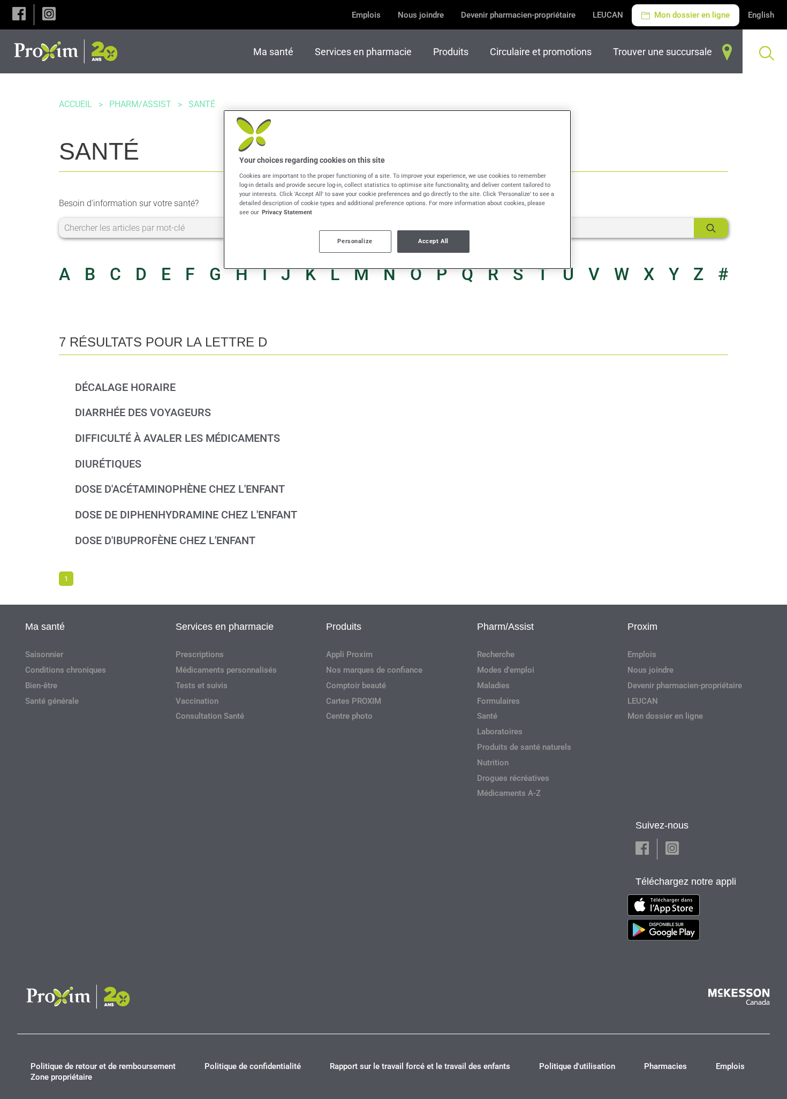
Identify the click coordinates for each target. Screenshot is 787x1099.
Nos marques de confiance (374, 670)
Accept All (433, 241)
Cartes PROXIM (353, 701)
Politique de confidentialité (253, 1066)
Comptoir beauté (356, 685)
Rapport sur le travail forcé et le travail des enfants (420, 1066)
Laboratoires (500, 731)
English (761, 15)
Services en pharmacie (225, 626)
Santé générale (52, 701)
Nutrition (493, 762)
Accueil (75, 104)
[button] (19, 14)
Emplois (366, 15)
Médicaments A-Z (509, 793)
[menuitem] (275, 52)
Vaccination (197, 701)
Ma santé (45, 626)
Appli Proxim (349, 654)
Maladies (493, 685)
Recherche (495, 654)
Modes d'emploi (505, 670)
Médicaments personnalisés (226, 670)
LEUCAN (608, 15)
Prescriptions (200, 654)
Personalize (354, 241)
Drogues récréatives (513, 778)
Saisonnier (44, 654)
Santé (487, 716)
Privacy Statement (287, 212)
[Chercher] (711, 228)
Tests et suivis (202, 685)
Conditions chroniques (65, 670)
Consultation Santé (210, 716)
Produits (343, 626)
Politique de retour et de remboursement (103, 1066)
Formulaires (498, 701)
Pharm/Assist (140, 104)
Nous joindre (421, 15)
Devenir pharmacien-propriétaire (518, 15)
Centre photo (349, 716)
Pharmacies (665, 1066)
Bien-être (41, 685)
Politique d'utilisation (577, 1066)
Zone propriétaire (61, 1077)
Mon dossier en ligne (691, 15)
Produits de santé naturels (524, 747)
